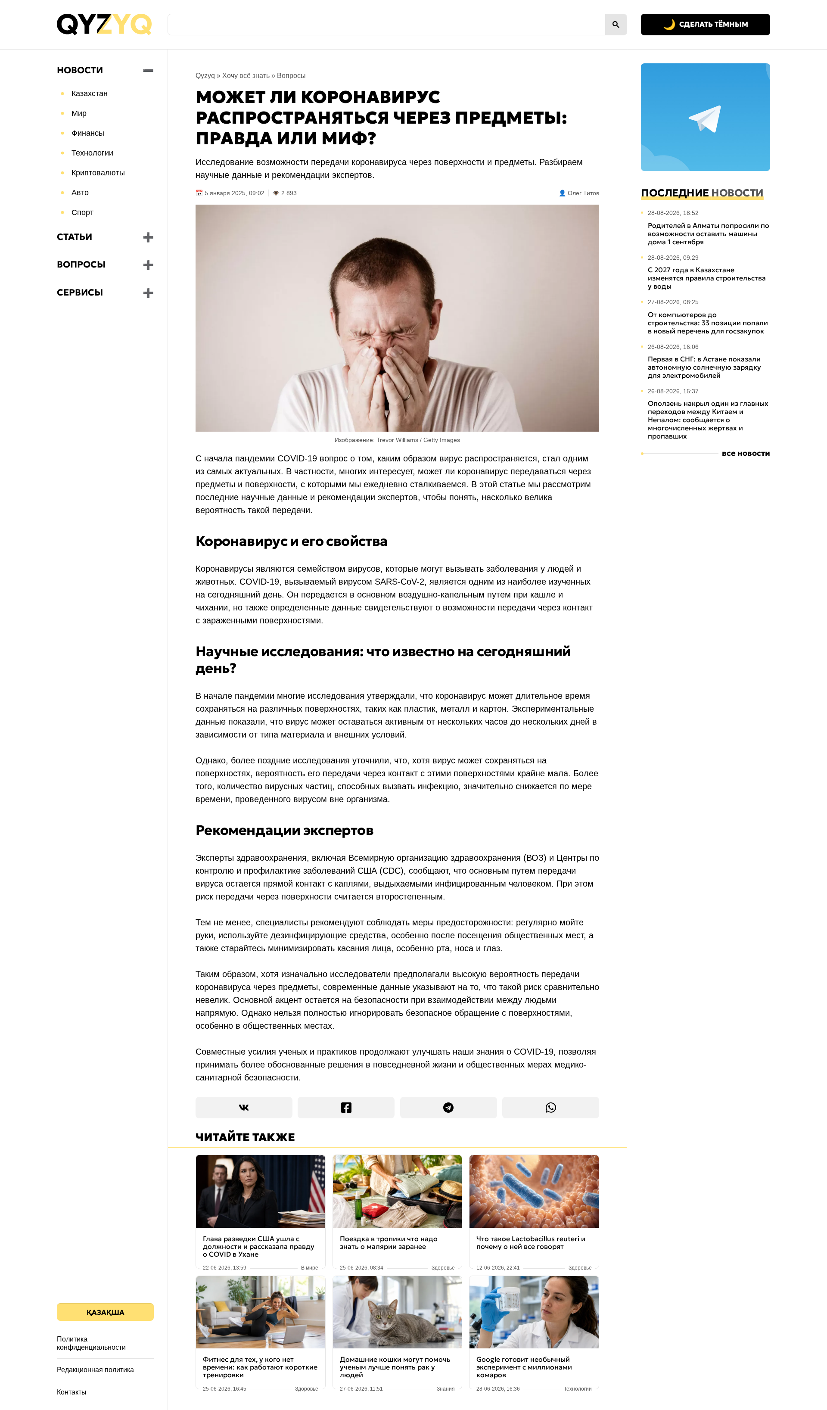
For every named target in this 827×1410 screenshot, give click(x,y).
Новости (80, 70)
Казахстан (90, 93)
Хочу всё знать (246, 75)
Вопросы (81, 264)
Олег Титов (583, 193)
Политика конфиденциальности (91, 1343)
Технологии (92, 153)
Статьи (74, 237)
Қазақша (105, 1312)
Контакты (72, 1392)
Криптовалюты (98, 172)
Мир (79, 113)
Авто (80, 192)
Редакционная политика (95, 1369)
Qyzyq (205, 75)
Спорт (82, 212)
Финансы (88, 133)
